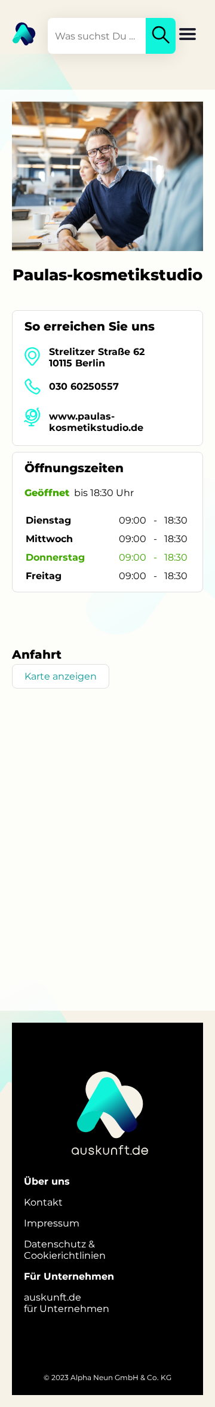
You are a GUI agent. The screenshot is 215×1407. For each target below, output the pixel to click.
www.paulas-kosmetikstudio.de (96, 422)
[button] (187, 35)
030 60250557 (84, 386)
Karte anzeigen (60, 676)
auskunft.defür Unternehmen (66, 1303)
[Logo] (18, 33)
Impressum (51, 1223)
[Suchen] (161, 36)
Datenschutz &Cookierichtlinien (65, 1249)
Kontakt (43, 1202)
